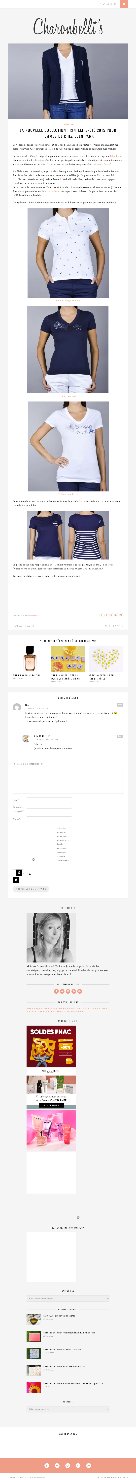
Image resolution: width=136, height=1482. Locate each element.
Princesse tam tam (36, 1011)
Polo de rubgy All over (68, 300)
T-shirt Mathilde (68, 396)
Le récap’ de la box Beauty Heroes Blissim (64, 1366)
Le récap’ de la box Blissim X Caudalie (62, 1349)
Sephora (40, 1008)
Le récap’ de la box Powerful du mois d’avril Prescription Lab (73, 1383)
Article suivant (113, 626)
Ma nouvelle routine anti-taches (59, 1315)
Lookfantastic (82, 1008)
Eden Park (115, 156)
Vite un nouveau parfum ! (27, 675)
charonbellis (33, 615)
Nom (16, 800)
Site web (17, 819)
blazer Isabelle (51, 191)
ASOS (104, 1008)
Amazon (50, 1011)
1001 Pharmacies (66, 1008)
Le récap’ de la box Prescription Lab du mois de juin (69, 1332)
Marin (82, 501)
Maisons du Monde (64, 1011)
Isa (27, 704)
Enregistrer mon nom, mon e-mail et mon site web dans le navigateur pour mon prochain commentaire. (63, 844)
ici (61, 179)
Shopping (68, 124)
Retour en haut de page (112, 1477)
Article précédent (24, 626)
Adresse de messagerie (18, 809)
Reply (120, 705)
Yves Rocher (51, 1008)
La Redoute (95, 1008)
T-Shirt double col (68, 494)
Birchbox (31, 1008)
